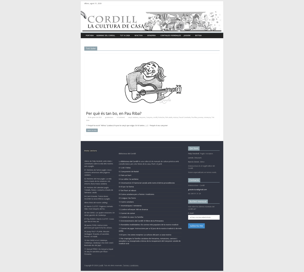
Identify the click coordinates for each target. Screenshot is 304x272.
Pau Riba (194, 117)
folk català (168, 117)
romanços (207, 117)
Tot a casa (125, 35)
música (175, 117)
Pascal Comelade (184, 117)
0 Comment (120, 117)
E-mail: (191, 213)
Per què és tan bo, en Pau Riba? (113, 113)
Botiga (198, 35)
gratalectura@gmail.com (197, 189)
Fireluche (161, 117)
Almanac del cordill (105, 35)
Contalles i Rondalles (170, 35)
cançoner (142, 117)
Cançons (149, 117)
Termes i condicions (130, 265)
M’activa (138, 35)
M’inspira (151, 35)
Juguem (187, 35)
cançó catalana (133, 117)
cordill (155, 117)
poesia (200, 117)
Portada (90, 35)
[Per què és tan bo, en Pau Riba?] (152, 57)
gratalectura (109, 117)
